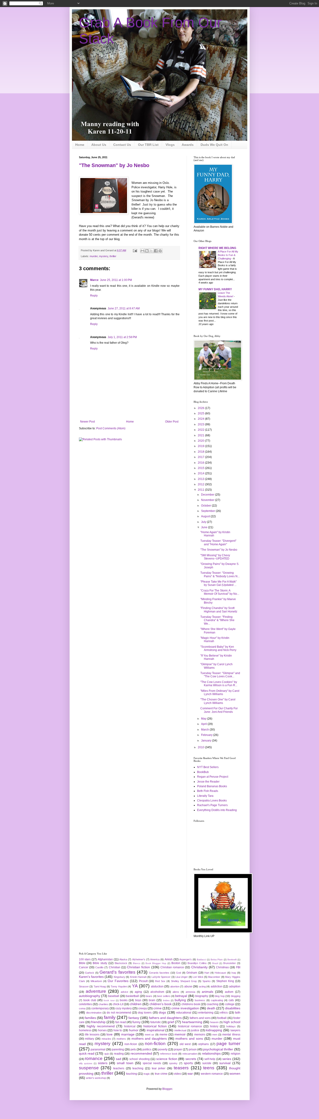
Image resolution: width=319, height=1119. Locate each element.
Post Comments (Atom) (110, 428)
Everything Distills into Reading (217, 810)
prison (193, 1049)
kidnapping (214, 1030)
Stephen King (225, 981)
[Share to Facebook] (155, 250)
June (204, 527)
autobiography (89, 996)
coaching (212, 1004)
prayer (178, 1049)
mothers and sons (189, 1038)
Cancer (83, 967)
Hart (206, 972)
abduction (157, 986)
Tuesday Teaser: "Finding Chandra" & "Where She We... (217, 620)
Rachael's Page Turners (212, 805)
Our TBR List (148, 145)
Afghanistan (105, 959)
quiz (106, 1053)
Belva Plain (217, 959)
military (89, 1038)
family (110, 1017)
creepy (142, 1008)
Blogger (167, 1089)
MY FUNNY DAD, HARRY (215, 289)
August (206, 516)
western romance (212, 1073)
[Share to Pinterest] (160, 250)
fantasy (133, 1018)
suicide (206, 1063)
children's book (160, 1004)
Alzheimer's (138, 959)
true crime (161, 1073)
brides (166, 1000)
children (136, 1004)
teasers (181, 1067)
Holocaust (220, 972)
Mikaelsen (96, 981)
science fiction (166, 1059)
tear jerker (159, 1068)
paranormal (98, 1049)
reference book (168, 1053)
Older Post (171, 421)
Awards (188, 145)
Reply (94, 295)
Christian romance (172, 967)
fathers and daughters (165, 1018)
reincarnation (189, 1053)
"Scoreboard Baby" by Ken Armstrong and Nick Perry (218, 648)
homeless (85, 1030)
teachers (118, 1068)
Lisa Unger (181, 977)
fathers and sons (200, 1018)
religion (235, 1053)
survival (224, 1063)
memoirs (199, 1034)
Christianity (199, 967)
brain (152, 1000)
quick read (86, 1053)
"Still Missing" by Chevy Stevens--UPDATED (215, 557)
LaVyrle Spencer (161, 977)
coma (82, 1008)
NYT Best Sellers (208, 767)
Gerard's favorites (117, 972)
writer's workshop (96, 1078)
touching (131, 1073)
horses (102, 1030)
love (109, 1034)
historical (129, 1026)
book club (89, 1000)
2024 (201, 418)
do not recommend (119, 1012)
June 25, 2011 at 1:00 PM (116, 280)
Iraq (233, 972)
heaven (214, 1022)
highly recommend (101, 1026)
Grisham (191, 972)
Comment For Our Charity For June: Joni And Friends (219, 710)
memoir (180, 1034)
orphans (203, 1044)
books (124, 1000)
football (222, 1018)
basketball (132, 996)
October (206, 505)
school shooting (139, 1059)
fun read (120, 1022)
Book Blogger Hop (155, 963)
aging (138, 991)
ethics (224, 1012)
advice (124, 991)
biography (201, 996)
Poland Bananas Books (212, 786)
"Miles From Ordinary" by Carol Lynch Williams (219, 692)
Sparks (206, 981)
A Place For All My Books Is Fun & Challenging (228, 255)
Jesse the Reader (208, 781)
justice (195, 1030)
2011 (201, 489)
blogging (235, 996)
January (206, 740)
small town (125, 1063)
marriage (128, 1034)
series (226, 1059)
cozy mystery (123, 1008)
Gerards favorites (159, 972)
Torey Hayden (119, 986)
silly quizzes (85, 1063)
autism (229, 991)
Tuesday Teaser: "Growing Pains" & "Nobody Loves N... (220, 574)
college (229, 1004)
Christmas (222, 967)
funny (136, 1022)
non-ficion (130, 1044)
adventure (96, 991)
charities (103, 1004)
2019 (201, 446)
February (207, 735)
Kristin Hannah (138, 977)
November (208, 500)
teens (208, 1067)
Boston (175, 963)
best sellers (163, 996)
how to (117, 1030)
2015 (201, 468)
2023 (201, 424)
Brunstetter (229, 963)
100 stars (85, 959)
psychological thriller (218, 1049)
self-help (209, 1059)
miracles (106, 1038)
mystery (103, 256)
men (214, 1034)
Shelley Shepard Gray (184, 981)
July (204, 522)
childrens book (190, 1004)
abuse (188, 986)
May (204, 718)
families (90, 1018)
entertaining (205, 1012)
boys (138, 1000)
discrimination (94, 1012)
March (205, 729)
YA (135, 985)
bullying (180, 1000)
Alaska (123, 959)
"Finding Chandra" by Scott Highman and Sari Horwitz (218, 609)
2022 (201, 429)
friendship (98, 1022)
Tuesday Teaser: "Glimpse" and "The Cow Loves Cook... (220, 674)
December (208, 494)
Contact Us (122, 145)
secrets (190, 1059)
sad (118, 1059)
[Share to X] (151, 250)
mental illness (231, 1034)
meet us (149, 1034)
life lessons (92, 1034)
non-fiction (155, 1043)
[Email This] (142, 250)
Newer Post (87, 421)
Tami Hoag (100, 986)
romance (94, 1058)
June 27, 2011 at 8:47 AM (124, 308)
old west (185, 1044)
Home (79, 145)
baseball (113, 996)
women (235, 1073)
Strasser (84, 986)
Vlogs (170, 145)
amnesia (190, 991)
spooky (173, 1063)
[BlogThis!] (147, 250)
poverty (162, 1049)
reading (119, 1053)
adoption (234, 986)
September (208, 511)
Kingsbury (119, 977)
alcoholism (157, 991)
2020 (201, 440)
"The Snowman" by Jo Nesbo (114, 165)
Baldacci (201, 959)
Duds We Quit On (214, 145)
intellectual (180, 1030)
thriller (113, 256)
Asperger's (185, 959)
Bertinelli (232, 959)
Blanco (136, 963)
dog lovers (145, 1012)
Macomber (214, 977)
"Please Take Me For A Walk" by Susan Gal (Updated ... (218, 583)
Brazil (215, 963)
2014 (201, 473)
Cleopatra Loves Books (212, 800)
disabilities (232, 1008)
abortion (174, 986)
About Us (98, 145)
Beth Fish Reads (207, 791)
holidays (231, 1026)
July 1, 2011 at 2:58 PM (122, 337)
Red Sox (160, 981)
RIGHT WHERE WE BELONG (217, 248)
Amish (169, 959)
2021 (201, 435)
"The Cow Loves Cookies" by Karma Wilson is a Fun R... (218, 683)
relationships (211, 1053)
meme (163, 1034)
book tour (109, 1000)
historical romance (190, 1026)
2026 (201, 408)
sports (188, 1063)
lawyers (235, 1030)
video (177, 1073)
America (155, 959)
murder (94, 256)
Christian (114, 967)
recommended (141, 1053)
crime (157, 1008)
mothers (121, 1038)
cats (231, 1000)
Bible (82, 963)
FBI (238, 967)
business (200, 1000)
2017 (201, 457)
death (211, 1008)
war (190, 1073)
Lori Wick (198, 977)
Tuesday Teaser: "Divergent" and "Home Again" (218, 542)
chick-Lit (118, 1004)
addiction (216, 986)
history (214, 1026)
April (204, 724)
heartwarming (192, 1022)
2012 (201, 484)
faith (237, 1012)
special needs (152, 1063)
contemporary (100, 1008)
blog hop (219, 996)
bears (149, 996)
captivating (217, 1000)
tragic (147, 1073)
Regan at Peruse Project (212, 776)
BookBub (203, 772)
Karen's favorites (91, 977)
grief (170, 1022)
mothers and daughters (149, 1038)
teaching (137, 1068)
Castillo (99, 967)
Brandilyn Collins (197, 963)
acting (202, 986)
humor (133, 1030)
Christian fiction (138, 967)
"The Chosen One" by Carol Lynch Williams (217, 701)
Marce (94, 280)
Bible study (100, 963)
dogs (162, 1012)
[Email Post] (135, 250)
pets (133, 1049)
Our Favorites (118, 981)
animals (207, 991)
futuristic (155, 1022)
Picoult (143, 981)
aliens (176, 991)
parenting (118, 1049)
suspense (89, 1067)
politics (146, 1049)
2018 (201, 451)
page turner (228, 1043)
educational (183, 1012)
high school (231, 1022)
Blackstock (121, 963)
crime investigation (185, 1008)
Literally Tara (205, 795)
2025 (201, 413)
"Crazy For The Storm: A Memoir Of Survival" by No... (219, 592)
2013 (201, 479)
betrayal (181, 996)
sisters (102, 1063)
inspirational (155, 1030)
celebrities (85, 1004)
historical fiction (155, 1026)
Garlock (89, 972)
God (178, 972)
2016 (201, 462)
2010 (201, 747)
